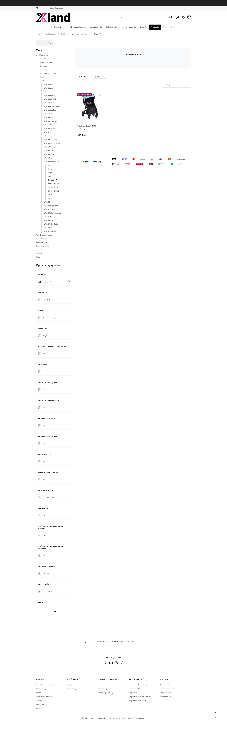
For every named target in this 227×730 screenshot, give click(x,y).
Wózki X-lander (50, 231)
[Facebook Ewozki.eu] (105, 662)
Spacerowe (44, 59)
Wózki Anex (48, 88)
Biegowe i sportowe (48, 73)
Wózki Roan (48, 202)
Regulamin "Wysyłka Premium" (140, 697)
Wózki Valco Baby (51, 224)
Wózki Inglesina (50, 128)
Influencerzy (71, 689)
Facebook (39, 708)
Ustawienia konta (167, 693)
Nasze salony (41, 689)
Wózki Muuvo (49, 154)
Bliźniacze (44, 70)
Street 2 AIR (53, 187)
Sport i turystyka (129, 27)
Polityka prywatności (44, 697)
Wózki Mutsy (49, 151)
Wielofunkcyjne (46, 62)
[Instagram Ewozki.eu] (111, 662)
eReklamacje (103, 689)
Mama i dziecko (96, 27)
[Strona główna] (53, 17)
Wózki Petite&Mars (51, 162)
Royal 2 (51, 173)
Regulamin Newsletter (137, 701)
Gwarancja (102, 685)
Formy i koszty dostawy (138, 685)
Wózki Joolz (48, 136)
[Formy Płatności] (133, 161)
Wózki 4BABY (49, 84)
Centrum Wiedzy (169, 27)
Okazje (38, 257)
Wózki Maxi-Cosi (50, 147)
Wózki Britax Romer (52, 106)
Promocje (155, 27)
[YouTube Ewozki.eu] (116, 662)
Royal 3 (51, 176)
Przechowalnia (165, 697)
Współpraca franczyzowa (76, 685)
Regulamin (133, 693)
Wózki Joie (48, 132)
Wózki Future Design (52, 121)
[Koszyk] (189, 17)
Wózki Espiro (49, 117)
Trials (50, 195)
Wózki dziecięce (57, 27)
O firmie (39, 701)
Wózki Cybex (49, 114)
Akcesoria (44, 77)
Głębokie (43, 66)
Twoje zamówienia (167, 685)
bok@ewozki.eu (58, 8)
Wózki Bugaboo (50, 110)
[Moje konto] (177, 17)
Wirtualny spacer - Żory (45, 685)
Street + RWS (53, 184)
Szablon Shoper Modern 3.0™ (120, 718)
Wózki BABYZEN (50, 99)
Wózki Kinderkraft (51, 140)
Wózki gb (47, 125)
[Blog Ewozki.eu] (121, 662)
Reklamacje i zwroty (105, 693)
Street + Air (53, 180)
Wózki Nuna (48, 158)
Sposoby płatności (136, 689)
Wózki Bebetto (50, 103)
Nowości (143, 27)
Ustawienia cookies (167, 689)
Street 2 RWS (53, 191)
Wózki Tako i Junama (52, 213)
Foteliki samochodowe (77, 27)
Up (49, 198)
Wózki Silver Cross (51, 206)
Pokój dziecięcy (112, 27)
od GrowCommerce (138, 718)
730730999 (43, 8)
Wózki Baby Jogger (51, 95)
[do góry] (217, 715)
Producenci (44, 81)
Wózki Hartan (49, 220)
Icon (49, 165)
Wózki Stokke (49, 209)
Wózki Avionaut (50, 92)
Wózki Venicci (49, 228)
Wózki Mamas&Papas (52, 143)
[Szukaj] (171, 17)
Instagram (40, 704)
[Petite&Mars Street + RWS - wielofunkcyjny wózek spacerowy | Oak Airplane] (90, 106)
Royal (50, 169)
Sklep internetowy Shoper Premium (94, 718)
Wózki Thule (48, 217)
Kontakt (39, 693)
